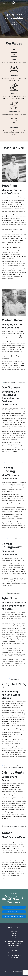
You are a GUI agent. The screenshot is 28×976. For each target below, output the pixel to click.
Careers (14, 937)
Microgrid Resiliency (14, 945)
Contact (14, 950)
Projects (14, 931)
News (14, 935)
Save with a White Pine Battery (14, 916)
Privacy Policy (8, 967)
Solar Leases (14, 947)
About (14, 933)
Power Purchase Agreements (14, 941)
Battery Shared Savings (14, 943)
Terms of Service (19, 967)
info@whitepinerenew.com (14, 952)
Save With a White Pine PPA (14, 907)
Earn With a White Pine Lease (14, 912)
